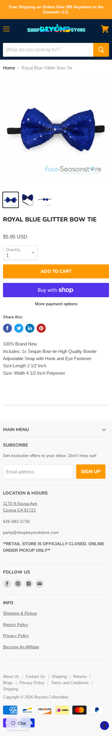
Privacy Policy (16, 635)
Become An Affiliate (21, 646)
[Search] (101, 50)
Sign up (91, 471)
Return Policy (15, 624)
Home (9, 67)
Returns (80, 676)
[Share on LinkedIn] (29, 328)
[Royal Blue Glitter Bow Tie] (10, 199)
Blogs (8, 683)
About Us (11, 676)
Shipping (59, 676)
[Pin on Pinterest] (41, 328)
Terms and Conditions (70, 683)
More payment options (56, 303)
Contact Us (35, 676)
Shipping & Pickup (20, 613)
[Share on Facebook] (7, 328)
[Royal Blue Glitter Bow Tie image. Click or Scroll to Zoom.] (56, 132)
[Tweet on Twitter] (18, 328)
